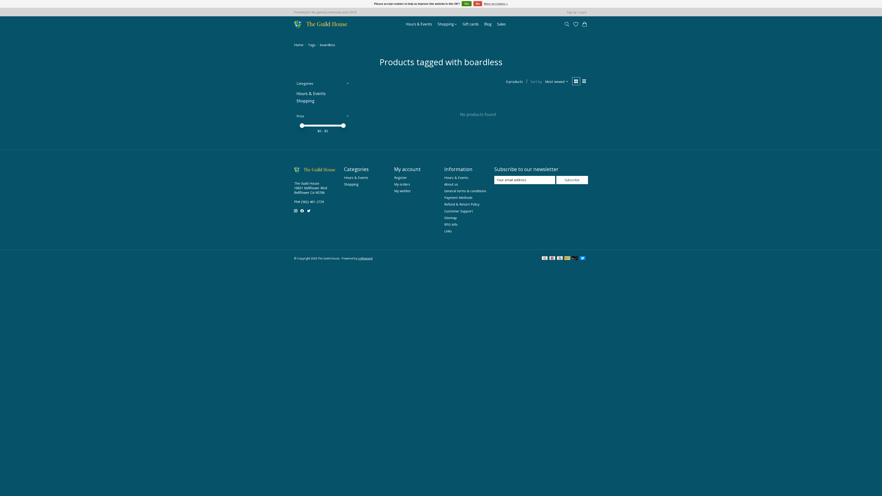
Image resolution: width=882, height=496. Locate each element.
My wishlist (402, 191)
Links (448, 231)
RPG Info (451, 224)
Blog (488, 24)
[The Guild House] (322, 24)
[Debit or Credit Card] (575, 258)
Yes (466, 4)
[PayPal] (567, 258)
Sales (501, 24)
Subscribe (572, 180)
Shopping (305, 101)
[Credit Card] (560, 258)
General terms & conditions (465, 191)
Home (298, 44)
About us (451, 184)
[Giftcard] (552, 258)
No (478, 4)
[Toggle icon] (567, 24)
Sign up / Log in (577, 12)
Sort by (536, 81)
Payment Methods (458, 197)
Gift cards (471, 24)
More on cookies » (496, 4)
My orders (402, 184)
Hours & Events (419, 24)
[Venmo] (583, 258)
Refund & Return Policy (461, 204)
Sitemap (450, 217)
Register (400, 177)
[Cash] (545, 258)
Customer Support (458, 211)
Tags (312, 44)
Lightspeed (365, 258)
